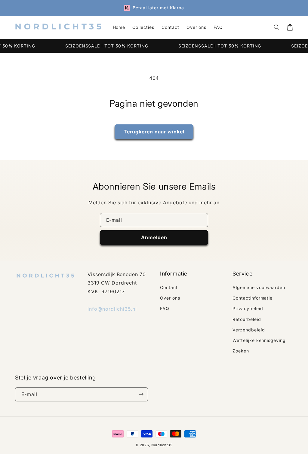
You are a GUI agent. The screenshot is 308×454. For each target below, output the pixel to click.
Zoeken (241, 350)
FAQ (164, 308)
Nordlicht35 (162, 445)
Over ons (170, 297)
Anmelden (154, 237)
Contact (169, 287)
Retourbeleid (247, 319)
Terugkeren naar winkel (154, 132)
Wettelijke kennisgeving (259, 340)
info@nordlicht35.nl (112, 309)
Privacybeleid (248, 308)
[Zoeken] (276, 27)
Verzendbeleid (249, 329)
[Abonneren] (141, 394)
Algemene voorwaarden (259, 287)
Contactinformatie (253, 297)
